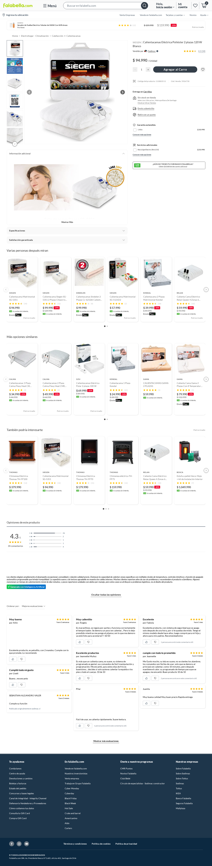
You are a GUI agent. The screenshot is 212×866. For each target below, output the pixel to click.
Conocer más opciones (142, 134)
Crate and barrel (73, 813)
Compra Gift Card (18, 818)
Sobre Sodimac (183, 773)
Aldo (67, 823)
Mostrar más (67, 222)
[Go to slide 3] (108, 508)
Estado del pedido (17, 788)
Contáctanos (15, 768)
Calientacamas (73, 36)
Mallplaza (180, 808)
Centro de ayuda (17, 773)
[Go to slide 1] (105, 326)
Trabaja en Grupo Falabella (77, 783)
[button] (105, 5)
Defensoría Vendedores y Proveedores (27, 803)
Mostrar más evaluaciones (106, 741)
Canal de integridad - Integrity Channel (27, 798)
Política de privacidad (126, 843)
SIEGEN (137, 42)
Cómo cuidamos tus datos (21, 808)
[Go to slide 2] (107, 326)
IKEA (178, 793)
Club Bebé (125, 778)
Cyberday (69, 793)
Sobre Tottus (182, 778)
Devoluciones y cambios (20, 778)
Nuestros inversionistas (76, 773)
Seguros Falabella (184, 803)
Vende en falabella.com (76, 768)
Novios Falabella (128, 773)
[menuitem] (173, 14)
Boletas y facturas (17, 783)
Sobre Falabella (183, 768)
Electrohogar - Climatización (35, 36)
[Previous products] (6, 289)
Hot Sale (69, 808)
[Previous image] (29, 92)
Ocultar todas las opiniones (106, 594)
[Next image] (122, 92)
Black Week (70, 803)
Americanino (71, 818)
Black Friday (71, 798)
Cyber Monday (72, 788)
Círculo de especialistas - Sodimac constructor (142, 783)
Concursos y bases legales (21, 793)
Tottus (179, 788)
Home (15, 36)
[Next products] (206, 289)
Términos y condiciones (75, 843)
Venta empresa (72, 778)
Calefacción (57, 36)
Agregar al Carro (175, 69)
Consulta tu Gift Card (19, 813)
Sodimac (180, 783)
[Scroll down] (14, 143)
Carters (68, 828)
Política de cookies (101, 843)
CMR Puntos (126, 768)
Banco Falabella (183, 798)
